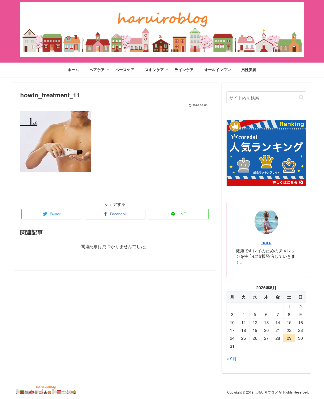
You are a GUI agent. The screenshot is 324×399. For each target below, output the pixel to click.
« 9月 (232, 358)
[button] (301, 97)
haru (266, 242)
